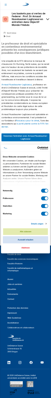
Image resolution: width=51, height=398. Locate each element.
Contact (10, 299)
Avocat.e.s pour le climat (27, 120)
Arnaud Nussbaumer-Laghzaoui (16, 84)
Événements (12, 294)
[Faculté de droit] (7, 19)
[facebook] (31, 362)
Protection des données (17, 308)
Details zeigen (37, 224)
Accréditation (13, 323)
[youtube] (42, 362)
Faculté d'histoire (15, 263)
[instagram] (19, 362)
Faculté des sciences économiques (22, 259)
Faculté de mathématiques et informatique (20, 269)
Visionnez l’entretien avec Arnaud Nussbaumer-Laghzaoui (25, 137)
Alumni (10, 279)
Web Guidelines (14, 318)
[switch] (44, 198)
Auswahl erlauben (25, 240)
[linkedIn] (8, 362)
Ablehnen (25, 248)
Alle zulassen (25, 231)
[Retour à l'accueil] (25, 5)
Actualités (11, 289)
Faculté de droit (14, 254)
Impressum (12, 313)
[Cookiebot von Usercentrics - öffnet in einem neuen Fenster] (37, 148)
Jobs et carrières (14, 284)
